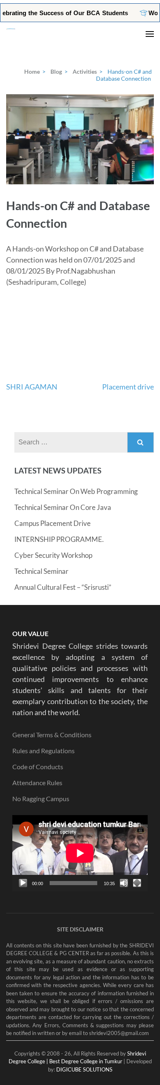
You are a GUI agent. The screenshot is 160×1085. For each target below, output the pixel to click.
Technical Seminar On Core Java (62, 507)
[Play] (23, 883)
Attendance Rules (37, 782)
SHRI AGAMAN (31, 386)
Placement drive (128, 386)
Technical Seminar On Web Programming (76, 491)
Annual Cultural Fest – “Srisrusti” (62, 587)
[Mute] (124, 883)
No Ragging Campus (40, 798)
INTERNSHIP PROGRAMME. (59, 539)
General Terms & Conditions (51, 734)
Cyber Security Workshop (53, 555)
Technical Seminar (41, 571)
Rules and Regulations (43, 750)
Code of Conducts (37, 766)
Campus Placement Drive (52, 523)
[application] (80, 853)
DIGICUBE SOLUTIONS (84, 1069)
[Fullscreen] (137, 883)
